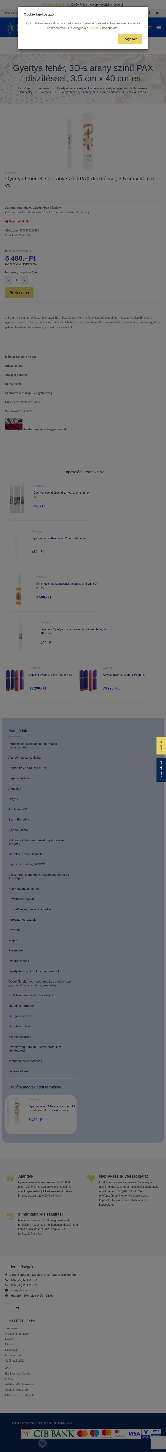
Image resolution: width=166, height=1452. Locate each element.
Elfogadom (130, 39)
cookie (94, 28)
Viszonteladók (161, 770)
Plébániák (161, 745)
